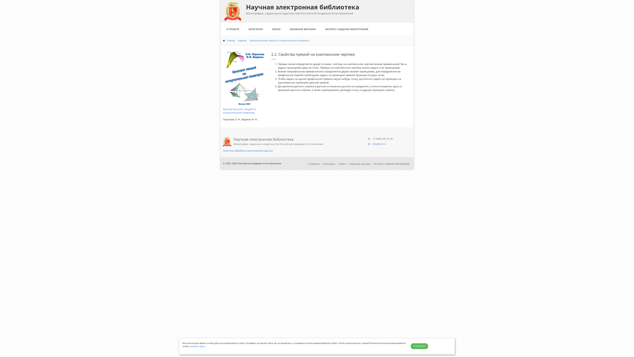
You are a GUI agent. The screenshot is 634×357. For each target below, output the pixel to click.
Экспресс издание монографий (346, 29)
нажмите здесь (197, 346)
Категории (255, 29)
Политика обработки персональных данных (248, 150)
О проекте (232, 29)
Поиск (276, 29)
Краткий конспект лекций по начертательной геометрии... (280, 40)
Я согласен (419, 346)
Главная (231, 40)
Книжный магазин (303, 29)
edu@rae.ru (379, 143)
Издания (242, 40)
